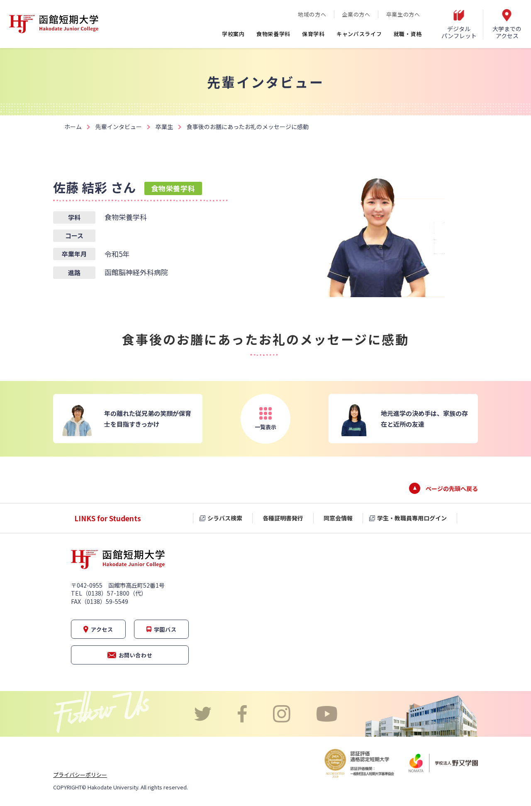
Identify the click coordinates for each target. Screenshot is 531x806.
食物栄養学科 (273, 34)
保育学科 (313, 34)
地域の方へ (312, 14)
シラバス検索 (224, 518)
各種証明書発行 (283, 518)
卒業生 (164, 126)
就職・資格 (408, 34)
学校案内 (233, 34)
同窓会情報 (338, 518)
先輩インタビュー (118, 126)
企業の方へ (356, 14)
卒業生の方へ (403, 14)
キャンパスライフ (359, 34)
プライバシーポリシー (80, 775)
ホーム (73, 126)
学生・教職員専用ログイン (412, 518)
